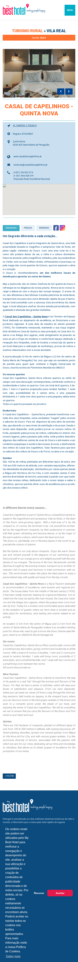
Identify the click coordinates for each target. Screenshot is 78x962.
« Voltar (9, 776)
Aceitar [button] (60, 893)
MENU (70, 10)
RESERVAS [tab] (44, 228)
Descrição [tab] (11, 228)
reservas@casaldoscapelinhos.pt (30, 165)
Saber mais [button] (13, 956)
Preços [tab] (28, 228)
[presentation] (60, 91)
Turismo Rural (28, 31)
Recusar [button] (39, 893)
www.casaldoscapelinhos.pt (27, 156)
